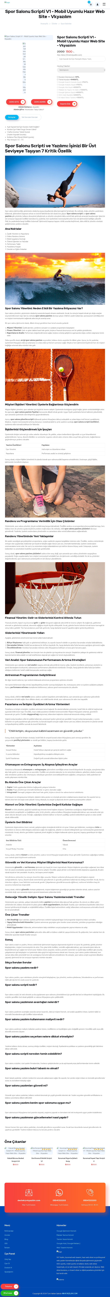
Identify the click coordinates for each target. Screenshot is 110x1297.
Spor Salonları (66, 23)
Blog (6, 1239)
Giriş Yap (8, 1259)
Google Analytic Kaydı (70, 85)
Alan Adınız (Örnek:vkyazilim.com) (69, 55)
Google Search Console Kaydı (73, 82)
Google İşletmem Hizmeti (66, 1231)
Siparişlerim (9, 1272)
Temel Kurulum (68, 79)
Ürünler (54, 23)
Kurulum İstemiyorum (69, 77)
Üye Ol (7, 1263)
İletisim (7, 1247)
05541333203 (59, 1200)
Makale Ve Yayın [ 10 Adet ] (73, 90)
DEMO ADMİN (40, 102)
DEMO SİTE (14, 102)
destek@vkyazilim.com (29, 1200)
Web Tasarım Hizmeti (65, 1247)
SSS (6, 1243)
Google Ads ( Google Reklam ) (68, 1243)
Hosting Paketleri (63, 66)
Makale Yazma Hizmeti (65, 1235)
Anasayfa (44, 23)
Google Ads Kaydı (70, 87)
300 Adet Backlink (70, 95)
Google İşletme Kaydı (71, 92)
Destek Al (8, 1267)
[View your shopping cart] (97, 4)
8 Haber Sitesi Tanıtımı (71, 97)
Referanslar (9, 1231)
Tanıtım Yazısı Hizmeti (65, 1239)
